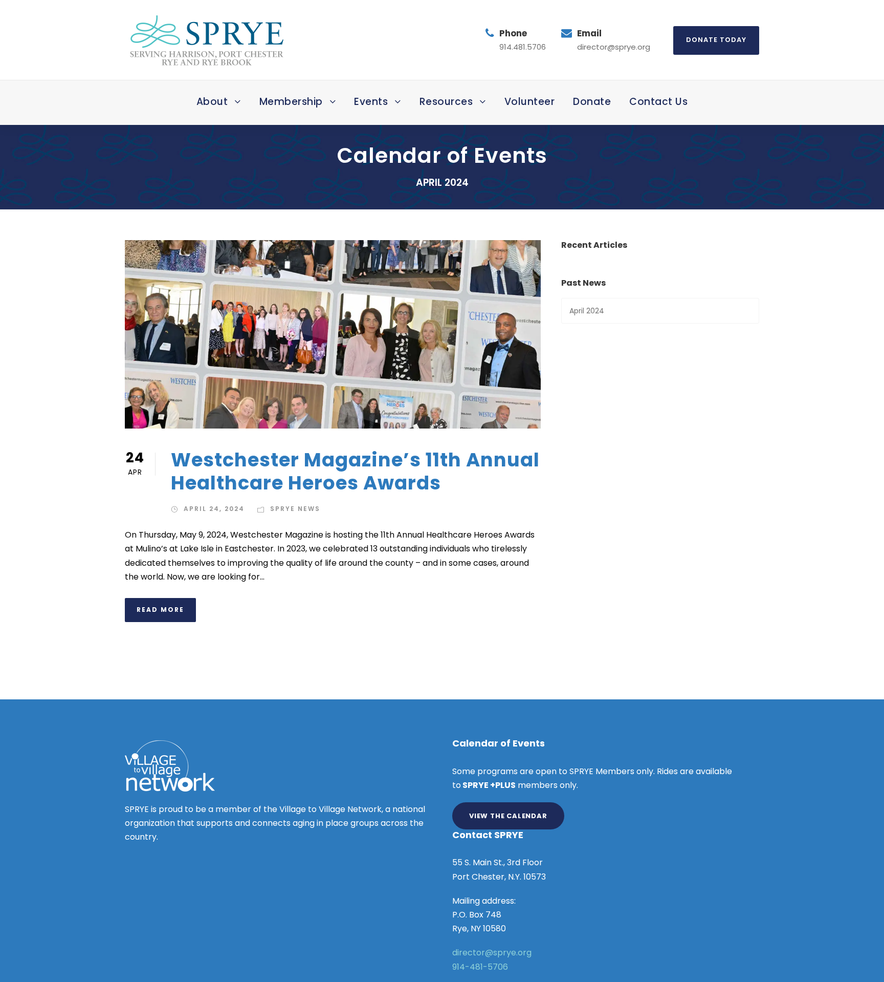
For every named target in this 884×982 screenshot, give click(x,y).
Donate (592, 102)
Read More (160, 609)
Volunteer (529, 102)
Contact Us (658, 102)
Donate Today (716, 40)
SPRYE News (295, 508)
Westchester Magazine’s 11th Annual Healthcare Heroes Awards (355, 471)
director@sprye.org (492, 952)
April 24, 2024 (214, 508)
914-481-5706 (480, 967)
